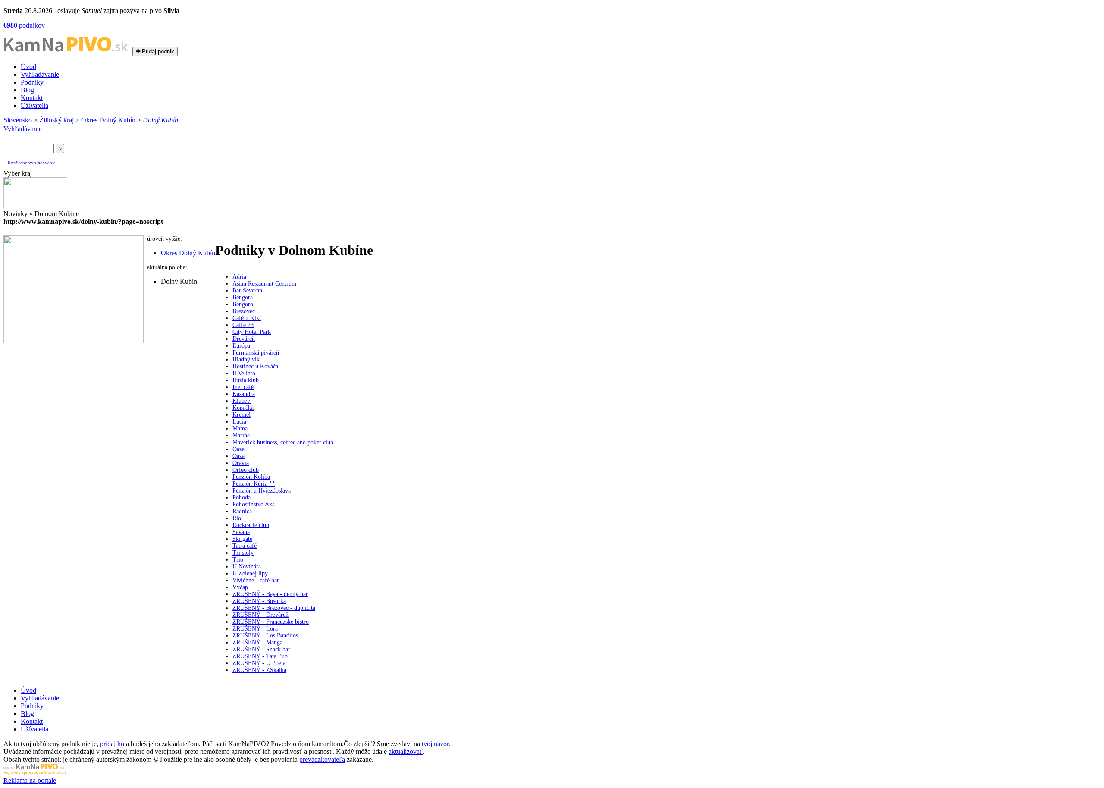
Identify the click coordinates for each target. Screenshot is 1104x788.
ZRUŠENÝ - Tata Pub (260, 656)
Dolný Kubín (160, 120)
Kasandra (243, 394)
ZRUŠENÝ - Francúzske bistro (270, 621)
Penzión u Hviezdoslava (261, 490)
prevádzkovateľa (322, 759)
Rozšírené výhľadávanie (32, 162)
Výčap (240, 587)
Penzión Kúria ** (253, 483)
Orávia (240, 463)
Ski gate (242, 539)
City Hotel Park (251, 332)
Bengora (242, 297)
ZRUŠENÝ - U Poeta (258, 663)
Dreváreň (243, 339)
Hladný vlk (246, 359)
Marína (241, 435)
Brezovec (243, 311)
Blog (27, 90)
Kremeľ (241, 414)
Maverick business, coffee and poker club (282, 442)
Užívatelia (34, 105)
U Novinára (246, 566)
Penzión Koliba (251, 477)
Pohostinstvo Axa (253, 504)
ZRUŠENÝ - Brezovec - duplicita (273, 608)
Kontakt (32, 97)
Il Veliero (243, 373)
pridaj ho (112, 743)
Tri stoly (243, 552)
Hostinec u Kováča (255, 366)
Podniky (32, 82)
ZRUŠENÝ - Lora (255, 628)
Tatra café (244, 546)
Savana (241, 532)
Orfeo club (245, 470)
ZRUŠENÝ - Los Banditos (265, 635)
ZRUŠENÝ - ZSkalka (259, 670)
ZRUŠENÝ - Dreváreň (260, 615)
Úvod (28, 66)
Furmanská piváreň (255, 352)
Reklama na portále (29, 780)
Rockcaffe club (250, 525)
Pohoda (241, 497)
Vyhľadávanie (40, 74)
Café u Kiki (246, 318)
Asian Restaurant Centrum (264, 283)
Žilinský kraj (56, 120)
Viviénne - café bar (255, 580)
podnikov (25, 25)
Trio (237, 559)
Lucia (239, 421)
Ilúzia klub (245, 380)
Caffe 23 (243, 325)
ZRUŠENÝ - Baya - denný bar (270, 594)
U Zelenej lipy (250, 573)
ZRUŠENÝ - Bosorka (259, 601)
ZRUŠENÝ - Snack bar (261, 649)
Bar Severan (247, 290)
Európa (241, 345)
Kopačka (243, 408)
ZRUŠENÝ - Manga (257, 642)
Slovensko (17, 120)
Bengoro (242, 304)
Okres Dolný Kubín (108, 120)
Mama (240, 428)
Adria (239, 276)
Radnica (242, 511)
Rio (236, 518)
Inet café (243, 387)
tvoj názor (435, 743)
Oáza (238, 449)
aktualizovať (406, 751)
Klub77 (241, 401)
